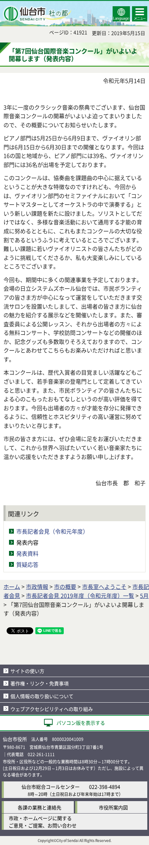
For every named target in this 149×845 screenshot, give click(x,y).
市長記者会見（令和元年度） (52, 531)
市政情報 (37, 586)
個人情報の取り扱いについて (41, 696)
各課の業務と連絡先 (39, 807)
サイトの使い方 (27, 670)
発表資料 (27, 553)
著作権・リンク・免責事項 (39, 683)
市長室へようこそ (104, 586)
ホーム (11, 586)
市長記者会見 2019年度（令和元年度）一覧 (80, 595)
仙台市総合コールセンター (50, 786)
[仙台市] (36, 14)
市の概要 (65, 586)
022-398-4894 (104, 786)
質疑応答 (27, 564)
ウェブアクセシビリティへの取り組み (51, 708)
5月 (144, 595)
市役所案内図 (113, 807)
